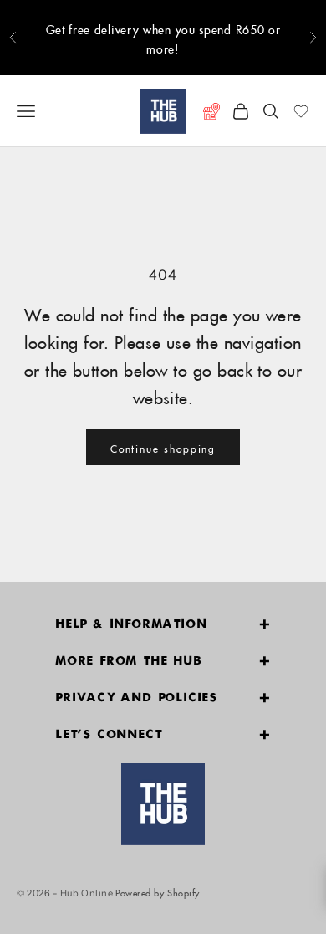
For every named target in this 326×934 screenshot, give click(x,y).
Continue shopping (163, 447)
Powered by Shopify (157, 891)
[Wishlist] (301, 111)
